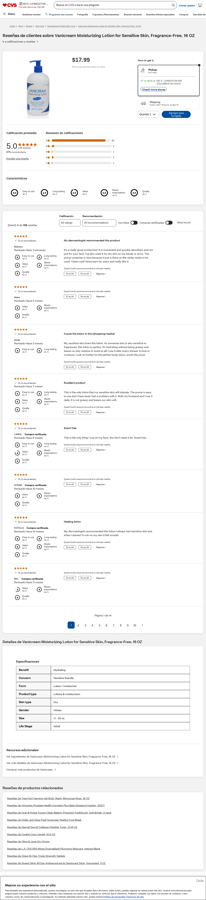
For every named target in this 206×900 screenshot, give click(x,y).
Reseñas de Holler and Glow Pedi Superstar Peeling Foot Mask (44, 819)
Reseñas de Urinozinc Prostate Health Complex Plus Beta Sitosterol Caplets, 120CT (56, 805)
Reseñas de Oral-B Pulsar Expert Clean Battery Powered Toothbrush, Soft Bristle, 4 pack (59, 812)
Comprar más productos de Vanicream (29, 769)
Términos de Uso (135, 896)
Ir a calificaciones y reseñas (19, 41)
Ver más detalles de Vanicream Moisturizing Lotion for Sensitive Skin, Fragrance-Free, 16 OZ (61, 763)
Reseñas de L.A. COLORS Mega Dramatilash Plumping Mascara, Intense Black (53, 848)
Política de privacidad (114, 896)
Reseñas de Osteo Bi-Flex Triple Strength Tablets (36, 856)
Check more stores (153, 89)
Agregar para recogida (176, 114)
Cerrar (200, 880)
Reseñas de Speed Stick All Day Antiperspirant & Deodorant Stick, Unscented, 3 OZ (56, 863)
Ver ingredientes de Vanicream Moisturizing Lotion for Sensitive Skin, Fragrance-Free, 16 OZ (60, 756)
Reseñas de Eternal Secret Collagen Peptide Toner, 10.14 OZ (42, 827)
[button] (134, 223)
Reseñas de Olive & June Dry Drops (28, 841)
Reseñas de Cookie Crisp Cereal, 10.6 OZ (31, 834)
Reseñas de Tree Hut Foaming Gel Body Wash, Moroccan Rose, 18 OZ (48, 798)
